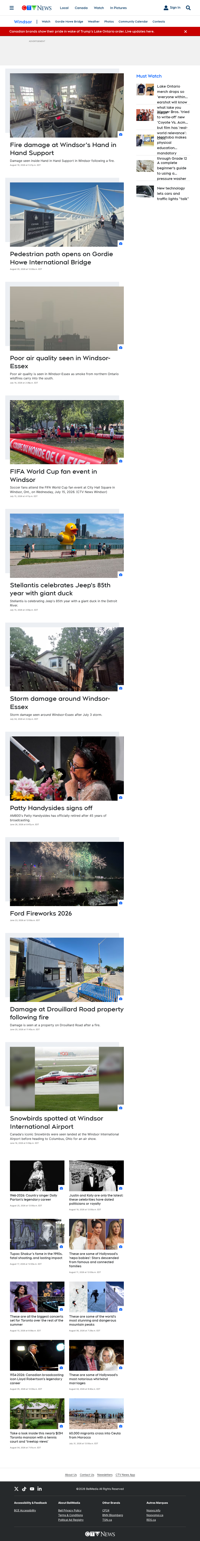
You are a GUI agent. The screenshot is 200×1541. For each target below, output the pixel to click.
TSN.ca (107, 1519)
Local (64, 8)
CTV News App (125, 1474)
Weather (94, 21)
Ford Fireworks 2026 (41, 913)
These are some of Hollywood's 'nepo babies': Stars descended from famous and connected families (94, 1260)
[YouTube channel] (32, 1488)
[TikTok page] (24, 1488)
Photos (109, 21)
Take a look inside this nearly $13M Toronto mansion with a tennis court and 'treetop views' (36, 1437)
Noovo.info (153, 1510)
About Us (71, 1474)
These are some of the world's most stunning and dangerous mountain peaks (92, 1321)
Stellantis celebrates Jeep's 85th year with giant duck (60, 589)
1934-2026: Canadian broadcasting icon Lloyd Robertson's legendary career (36, 1379)
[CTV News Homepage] (36, 7)
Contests (159, 21)
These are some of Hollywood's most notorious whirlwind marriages (93, 1379)
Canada (81, 8)
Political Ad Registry (71, 1519)
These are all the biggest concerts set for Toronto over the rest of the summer (36, 1321)
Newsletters (104, 1474)
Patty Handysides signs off (51, 808)
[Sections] (12, 8)
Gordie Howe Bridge (69, 21)
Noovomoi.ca (154, 1515)
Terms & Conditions (70, 1515)
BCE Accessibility (25, 1510)
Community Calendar (133, 21)
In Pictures (118, 8)
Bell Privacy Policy (69, 1510)
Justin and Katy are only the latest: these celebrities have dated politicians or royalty (96, 1200)
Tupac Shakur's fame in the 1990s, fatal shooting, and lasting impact (36, 1256)
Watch (99, 8)
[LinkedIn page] (40, 1488)
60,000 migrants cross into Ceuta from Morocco (95, 1435)
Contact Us (87, 1474)
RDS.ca (151, 1519)
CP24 (105, 1510)
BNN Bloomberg (112, 1515)
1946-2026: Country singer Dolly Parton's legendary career (33, 1197)
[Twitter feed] (16, 1488)
